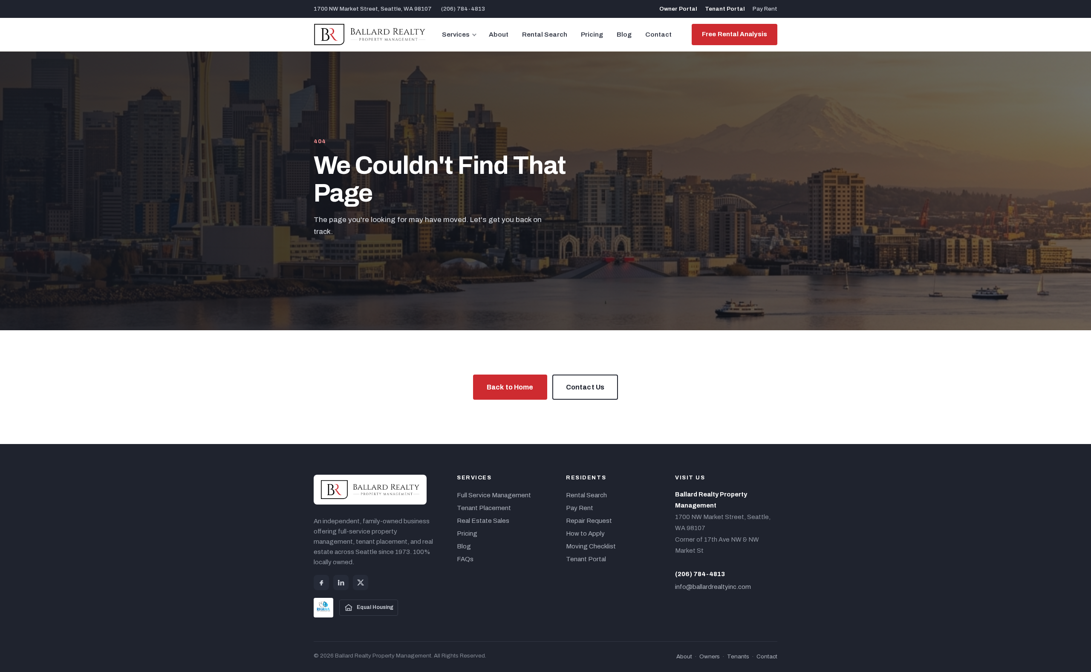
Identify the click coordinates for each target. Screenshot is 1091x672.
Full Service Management (494, 495)
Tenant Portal (725, 9)
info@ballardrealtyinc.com (713, 586)
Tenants (738, 656)
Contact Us (585, 387)
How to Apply (585, 533)
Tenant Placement (484, 508)
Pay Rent (765, 9)
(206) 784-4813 (463, 9)
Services (456, 34)
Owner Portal (678, 9)
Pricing (592, 34)
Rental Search (544, 34)
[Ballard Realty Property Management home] (370, 34)
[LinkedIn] (341, 582)
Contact (658, 34)
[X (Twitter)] (360, 582)
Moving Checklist (591, 546)
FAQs (465, 559)
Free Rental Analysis (734, 34)
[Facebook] (321, 582)
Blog (624, 34)
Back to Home (510, 387)
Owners (709, 656)
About (498, 34)
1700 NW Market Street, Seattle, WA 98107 (373, 9)
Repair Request (589, 520)
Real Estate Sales (483, 520)
